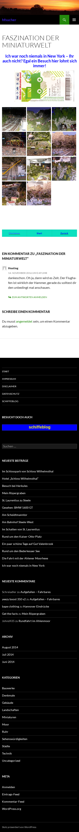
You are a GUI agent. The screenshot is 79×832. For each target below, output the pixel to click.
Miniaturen (9, 717)
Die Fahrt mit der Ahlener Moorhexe (25, 558)
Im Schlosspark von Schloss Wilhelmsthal (27, 471)
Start (5, 371)
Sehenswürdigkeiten (14, 739)
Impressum (9, 378)
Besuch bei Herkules (15, 485)
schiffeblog (10, 401)
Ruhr (5, 731)
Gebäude (7, 702)
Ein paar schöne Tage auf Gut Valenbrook (27, 543)
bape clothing (10, 606)
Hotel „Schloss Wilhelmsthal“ (20, 478)
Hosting (13, 268)
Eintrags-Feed (10, 794)
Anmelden (8, 787)
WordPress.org (11, 808)
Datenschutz (10, 393)
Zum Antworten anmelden (29, 297)
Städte (6, 746)
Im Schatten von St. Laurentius (21, 529)
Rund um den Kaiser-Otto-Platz (22, 536)
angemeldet (24, 321)
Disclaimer (9, 386)
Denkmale (8, 695)
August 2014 (10, 647)
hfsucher (9, 20)
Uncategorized (11, 760)
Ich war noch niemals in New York (23, 565)
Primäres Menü (74, 20)
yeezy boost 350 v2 (14, 599)
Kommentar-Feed (13, 801)
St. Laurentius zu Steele (16, 500)
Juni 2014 (8, 661)
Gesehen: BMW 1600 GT (17, 507)
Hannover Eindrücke (36, 606)
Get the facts (10, 613)
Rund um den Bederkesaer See (21, 551)
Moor (5, 724)
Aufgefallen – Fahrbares (35, 592)
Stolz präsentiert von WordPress (19, 827)
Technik (7, 753)
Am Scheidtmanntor (14, 514)
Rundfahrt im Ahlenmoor (34, 621)
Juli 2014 (8, 654)
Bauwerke (8, 688)
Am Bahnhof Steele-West (17, 522)
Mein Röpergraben (14, 493)
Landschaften (10, 710)
